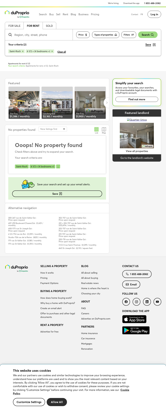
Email (133, 284)
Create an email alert (51, 308)
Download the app (131, 3)
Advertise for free (49, 331)
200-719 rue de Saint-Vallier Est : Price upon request (73, 240)
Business (83, 14)
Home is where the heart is (95, 288)
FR (142, 14)
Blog (84, 266)
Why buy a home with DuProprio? (57, 303)
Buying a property (53, 291)
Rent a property (51, 325)
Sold (49, 25)
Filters (127, 34)
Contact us (130, 266)
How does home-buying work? (56, 297)
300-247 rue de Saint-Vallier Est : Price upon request (22, 219)
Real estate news (90, 283)
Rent (65, 14)
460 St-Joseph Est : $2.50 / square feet (76, 248)
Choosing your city (90, 293)
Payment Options (49, 283)
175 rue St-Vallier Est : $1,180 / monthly (24, 240)
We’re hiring (113, 3)
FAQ (83, 308)
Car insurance (88, 338)
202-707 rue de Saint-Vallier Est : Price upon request (73, 229)
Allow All (57, 402)
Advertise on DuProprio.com (95, 318)
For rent (33, 25)
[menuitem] (59, 275)
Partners (87, 326)
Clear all (61, 51)
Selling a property (53, 266)
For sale (14, 25)
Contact (134, 14)
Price (80, 34)
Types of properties (103, 34)
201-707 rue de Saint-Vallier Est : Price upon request (72, 235)
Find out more (136, 99)
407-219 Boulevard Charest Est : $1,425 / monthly (25, 224)
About (85, 301)
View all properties (137, 151)
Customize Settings (29, 402)
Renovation (87, 348)
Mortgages (86, 343)
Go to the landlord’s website (136, 157)
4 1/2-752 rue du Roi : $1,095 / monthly (25, 234)
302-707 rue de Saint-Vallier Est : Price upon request (73, 219)
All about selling (89, 272)
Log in (154, 14)
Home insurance (89, 333)
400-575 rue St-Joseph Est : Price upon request (20, 229)
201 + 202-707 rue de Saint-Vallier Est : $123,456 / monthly (75, 224)
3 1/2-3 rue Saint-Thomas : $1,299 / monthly (77, 245)
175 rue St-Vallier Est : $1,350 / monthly (25, 244)
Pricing (43, 277)
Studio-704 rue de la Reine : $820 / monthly (27, 237)
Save (55, 193)
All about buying (89, 277)
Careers (85, 313)
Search (146, 34)
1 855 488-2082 (152, 3)
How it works (47, 272)
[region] (83, 387)
